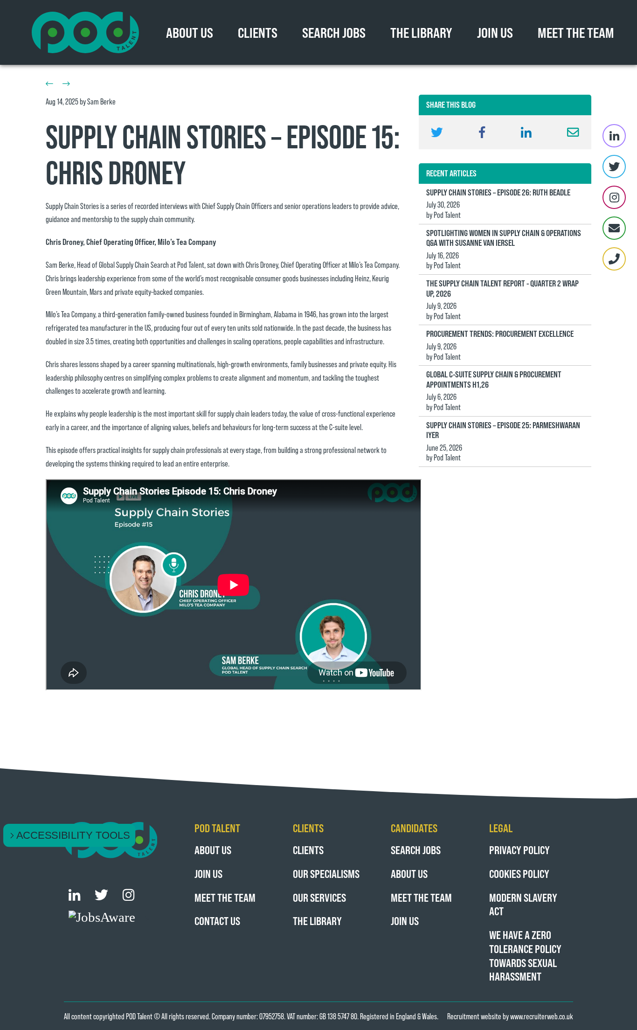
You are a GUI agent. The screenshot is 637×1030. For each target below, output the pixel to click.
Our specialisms (326, 873)
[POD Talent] (85, 32)
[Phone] (614, 259)
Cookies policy (519, 873)
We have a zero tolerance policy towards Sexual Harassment (525, 955)
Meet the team (576, 32)
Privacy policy (519, 849)
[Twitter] (614, 166)
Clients (257, 32)
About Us (189, 32)
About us (212, 849)
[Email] (614, 228)
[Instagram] (614, 197)
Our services (319, 897)
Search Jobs (334, 32)
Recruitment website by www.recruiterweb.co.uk (510, 1016)
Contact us (217, 920)
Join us (495, 32)
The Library (421, 32)
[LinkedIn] (614, 135)
